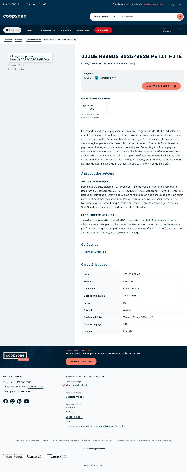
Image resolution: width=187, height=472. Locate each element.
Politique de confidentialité (66, 440)
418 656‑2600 (24, 382)
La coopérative (11, 4)
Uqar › (69, 421)
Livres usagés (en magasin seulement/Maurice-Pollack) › (95, 426)
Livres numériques (33, 39)
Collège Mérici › (74, 416)
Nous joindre (39, 4)
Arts (30, 30)
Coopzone (8, 39)
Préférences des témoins (155, 440)
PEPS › (69, 412)
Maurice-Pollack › (78, 385)
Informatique (46, 30)
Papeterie (83, 30)
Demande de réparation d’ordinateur (32, 440)
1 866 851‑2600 (35, 386)
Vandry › (70, 407)
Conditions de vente (125, 440)
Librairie (66, 30)
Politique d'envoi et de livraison (97, 440)
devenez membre (152, 4)
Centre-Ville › (75, 397)
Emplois (25, 4)
